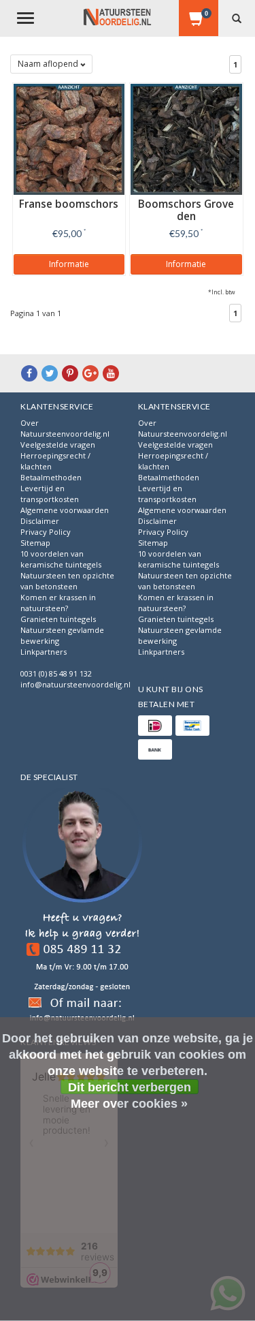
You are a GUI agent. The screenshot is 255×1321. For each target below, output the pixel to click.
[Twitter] (49, 373)
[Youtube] (111, 373)
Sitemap (35, 543)
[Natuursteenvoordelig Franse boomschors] (69, 137)
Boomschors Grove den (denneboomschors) (186, 216)
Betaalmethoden (51, 477)
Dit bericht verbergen (129, 1087)
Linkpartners (43, 652)
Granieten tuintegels (58, 619)
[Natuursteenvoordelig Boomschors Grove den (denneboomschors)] (186, 137)
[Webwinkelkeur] (82, 907)
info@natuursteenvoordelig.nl (75, 684)
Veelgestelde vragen (57, 444)
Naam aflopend (49, 63)
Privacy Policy (45, 532)
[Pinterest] (70, 373)
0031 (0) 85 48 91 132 (56, 673)
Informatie (69, 264)
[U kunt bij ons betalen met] (155, 725)
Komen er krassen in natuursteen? (58, 602)
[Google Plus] (90, 373)
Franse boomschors (68, 204)
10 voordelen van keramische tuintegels (60, 559)
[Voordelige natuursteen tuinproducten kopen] (117, 17)
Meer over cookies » (129, 1103)
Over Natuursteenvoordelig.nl (64, 428)
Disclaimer (39, 521)
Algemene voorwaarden (64, 510)
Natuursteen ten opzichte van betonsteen (67, 580)
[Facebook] (29, 373)
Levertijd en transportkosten (49, 493)
